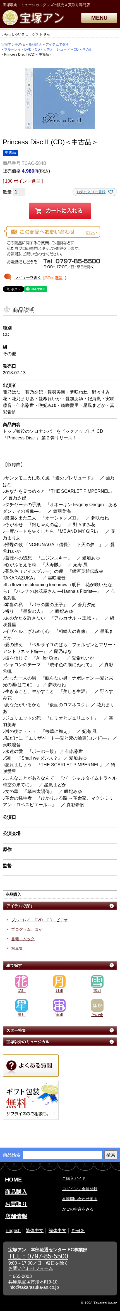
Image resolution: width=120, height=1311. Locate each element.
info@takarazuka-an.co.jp (33, 1287)
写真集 (17, 948)
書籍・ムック (23, 939)
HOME (13, 1179)
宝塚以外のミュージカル (27, 1041)
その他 (87, 49)
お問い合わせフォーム (30, 1268)
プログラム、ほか (26, 929)
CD (76, 49)
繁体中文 (35, 1230)
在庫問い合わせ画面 (79, 1198)
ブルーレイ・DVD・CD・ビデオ (39, 920)
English (13, 1230)
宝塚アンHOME (13, 44)
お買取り (16, 1204)
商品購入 (35, 44)
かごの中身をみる (77, 1209)
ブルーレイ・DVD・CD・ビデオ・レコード (37, 49)
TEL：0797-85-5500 (38, 1256)
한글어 (78, 1230)
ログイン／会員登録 (79, 1188)
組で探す (14, 965)
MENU (99, 18)
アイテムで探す (57, 44)
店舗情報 (16, 1216)
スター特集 (16, 1030)
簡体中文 (57, 1230)
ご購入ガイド (74, 1178)
